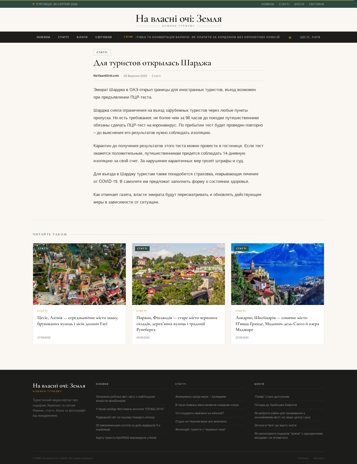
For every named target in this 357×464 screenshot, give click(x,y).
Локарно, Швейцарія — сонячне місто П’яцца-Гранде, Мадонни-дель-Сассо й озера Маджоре (277, 323)
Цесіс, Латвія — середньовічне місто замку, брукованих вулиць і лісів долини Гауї (77, 320)
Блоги (299, 4)
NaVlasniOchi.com (106, 75)
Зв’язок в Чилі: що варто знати (276, 425)
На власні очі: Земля (179, 18)
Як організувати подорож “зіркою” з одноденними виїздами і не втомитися (289, 435)
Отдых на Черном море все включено (201, 421)
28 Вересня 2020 (135, 76)
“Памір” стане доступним (272, 396)
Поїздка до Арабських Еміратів (276, 405)
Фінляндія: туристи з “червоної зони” (200, 429)
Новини (267, 4)
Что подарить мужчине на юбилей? (199, 413)
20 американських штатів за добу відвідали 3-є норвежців (128, 427)
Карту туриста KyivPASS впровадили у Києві (126, 437)
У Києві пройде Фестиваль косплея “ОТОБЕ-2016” (130, 409)
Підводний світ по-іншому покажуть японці (125, 417)
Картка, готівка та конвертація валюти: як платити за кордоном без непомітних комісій (197, 37)
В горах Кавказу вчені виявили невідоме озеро (207, 405)
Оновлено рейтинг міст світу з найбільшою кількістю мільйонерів (125, 398)
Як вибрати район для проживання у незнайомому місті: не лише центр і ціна (282, 415)
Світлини (316, 4)
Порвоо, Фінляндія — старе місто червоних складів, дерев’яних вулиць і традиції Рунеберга (176, 323)
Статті (284, 4)
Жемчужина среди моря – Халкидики (200, 396)
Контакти (318, 458)
